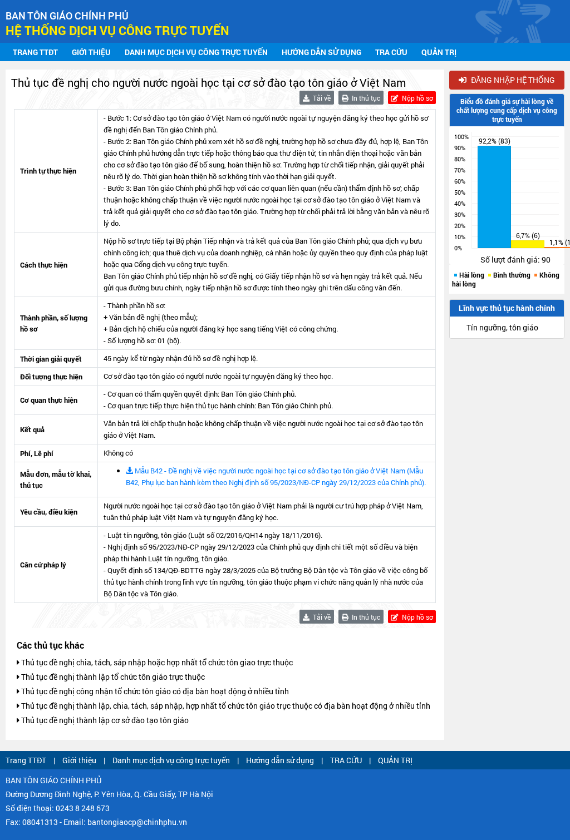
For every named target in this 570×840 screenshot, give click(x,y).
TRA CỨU (391, 52)
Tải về (321, 97)
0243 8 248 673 (83, 808)
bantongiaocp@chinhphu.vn (137, 822)
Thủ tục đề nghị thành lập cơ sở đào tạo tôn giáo (104, 720)
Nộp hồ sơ (416, 97)
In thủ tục (365, 97)
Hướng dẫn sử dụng (321, 52)
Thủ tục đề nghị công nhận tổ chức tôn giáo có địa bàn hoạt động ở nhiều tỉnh (154, 691)
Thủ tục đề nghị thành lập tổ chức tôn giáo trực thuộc (112, 676)
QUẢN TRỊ (438, 52)
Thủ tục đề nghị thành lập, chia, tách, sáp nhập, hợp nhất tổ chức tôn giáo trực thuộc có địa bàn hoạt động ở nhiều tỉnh (224, 705)
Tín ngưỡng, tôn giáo (502, 327)
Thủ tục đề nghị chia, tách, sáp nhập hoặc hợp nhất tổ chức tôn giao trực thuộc (156, 662)
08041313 (40, 822)
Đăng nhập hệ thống (512, 80)
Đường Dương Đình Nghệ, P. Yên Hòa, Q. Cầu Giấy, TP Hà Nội (109, 794)
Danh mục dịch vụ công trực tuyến (196, 52)
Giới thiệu (91, 52)
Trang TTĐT (35, 52)
